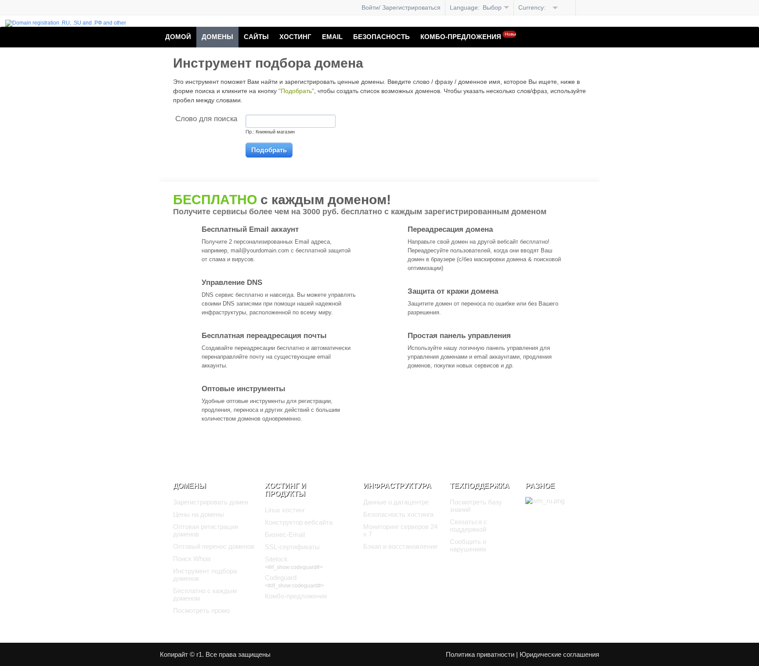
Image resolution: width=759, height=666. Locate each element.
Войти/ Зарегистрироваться (401, 7)
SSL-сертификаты (292, 547)
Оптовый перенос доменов (213, 546)
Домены (217, 36)
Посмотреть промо (201, 610)
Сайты (256, 36)
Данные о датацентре (396, 502)
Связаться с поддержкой (468, 525)
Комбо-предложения (468, 36)
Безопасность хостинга (398, 514)
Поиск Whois (192, 558)
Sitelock (276, 559)
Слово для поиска (206, 119)
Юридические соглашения (559, 654)
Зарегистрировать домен (210, 502)
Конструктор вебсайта (299, 522)
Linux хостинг (285, 510)
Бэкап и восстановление (400, 546)
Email (332, 36)
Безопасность (381, 36)
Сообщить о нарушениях (468, 545)
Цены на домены (198, 514)
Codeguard (280, 577)
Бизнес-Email (285, 534)
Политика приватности (480, 654)
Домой (178, 36)
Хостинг (295, 36)
